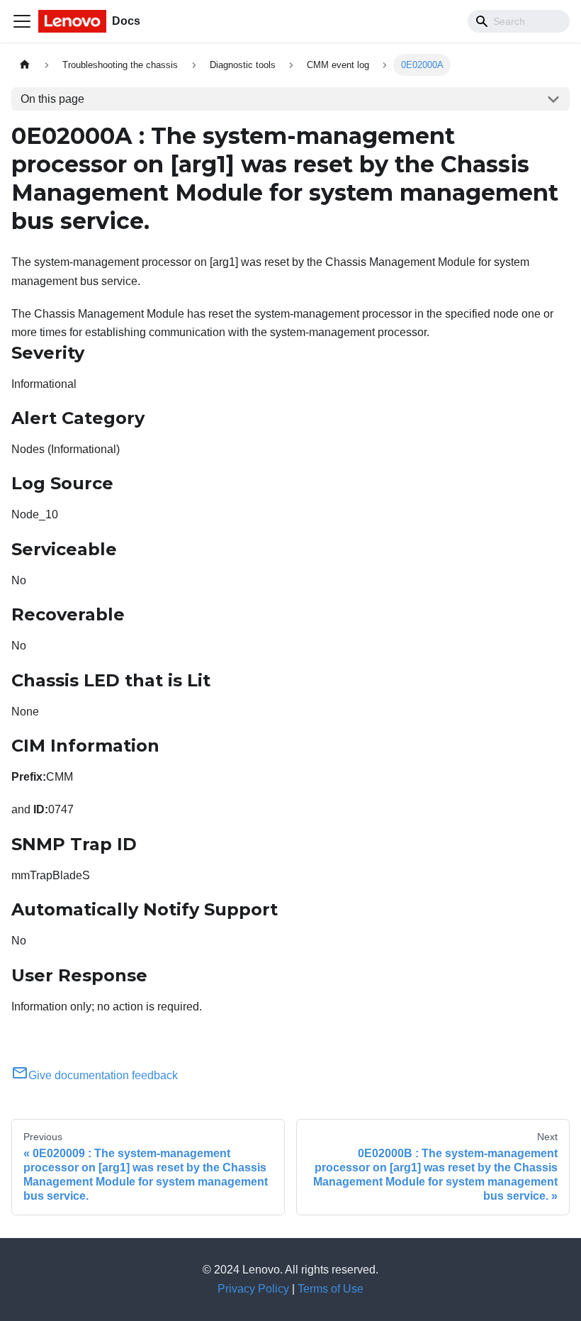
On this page (52, 99)
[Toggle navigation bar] (22, 21)
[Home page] (24, 65)
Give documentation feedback (103, 1075)
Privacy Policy (253, 1289)
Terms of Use (330, 1289)
